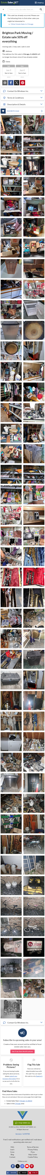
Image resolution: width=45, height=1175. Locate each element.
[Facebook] (13, 1166)
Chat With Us (24, 1123)
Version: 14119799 (22, 1134)
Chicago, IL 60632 (25, 1101)
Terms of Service (33, 1147)
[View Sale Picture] (11, 145)
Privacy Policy (33, 1149)
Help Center (32, 1154)
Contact (12, 1157)
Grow (12, 1152)
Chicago (18, 1103)
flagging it (39, 1076)
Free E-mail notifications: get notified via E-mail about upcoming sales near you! (22, 1141)
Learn (12, 1149)
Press (33, 1152)
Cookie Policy (33, 1157)
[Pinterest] (32, 1166)
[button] (22, 91)
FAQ (12, 1147)
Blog (12, 1154)
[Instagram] (22, 1166)
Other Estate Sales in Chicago (22, 24)
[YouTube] (27, 1166)
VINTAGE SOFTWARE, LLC (27, 1127)
